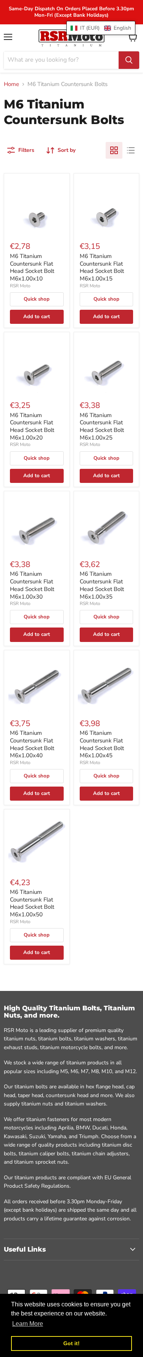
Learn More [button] (27, 1323)
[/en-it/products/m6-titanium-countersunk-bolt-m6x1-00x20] (37, 364)
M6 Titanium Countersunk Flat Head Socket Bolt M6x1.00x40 (32, 744)
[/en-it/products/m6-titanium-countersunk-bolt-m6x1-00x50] (37, 841)
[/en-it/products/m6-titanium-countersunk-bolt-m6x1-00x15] (106, 205)
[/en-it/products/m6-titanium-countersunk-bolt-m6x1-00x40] (37, 683)
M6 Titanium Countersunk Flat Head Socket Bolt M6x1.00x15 (102, 267)
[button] (101, 28)
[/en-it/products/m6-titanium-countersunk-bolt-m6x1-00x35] (106, 524)
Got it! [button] (71, 1343)
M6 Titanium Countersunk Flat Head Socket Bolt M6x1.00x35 (102, 585)
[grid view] (114, 150)
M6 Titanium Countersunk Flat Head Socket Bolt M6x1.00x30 (32, 585)
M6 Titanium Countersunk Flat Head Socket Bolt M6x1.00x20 (32, 426)
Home (11, 84)
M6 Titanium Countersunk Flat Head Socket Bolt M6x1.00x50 (32, 903)
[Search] (129, 60)
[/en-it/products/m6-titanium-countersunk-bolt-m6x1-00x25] (106, 364)
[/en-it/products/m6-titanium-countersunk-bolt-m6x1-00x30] (37, 524)
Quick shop (37, 299)
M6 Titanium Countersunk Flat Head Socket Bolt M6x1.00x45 (102, 744)
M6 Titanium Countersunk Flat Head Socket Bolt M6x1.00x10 (32, 267)
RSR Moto (20, 286)
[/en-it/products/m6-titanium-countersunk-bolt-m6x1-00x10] (37, 205)
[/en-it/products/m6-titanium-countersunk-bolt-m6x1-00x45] (106, 683)
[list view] (130, 150)
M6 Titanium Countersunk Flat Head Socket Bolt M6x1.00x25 (102, 426)
